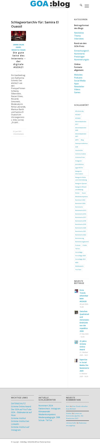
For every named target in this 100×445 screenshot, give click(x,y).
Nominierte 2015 (80, 210)
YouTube (78, 269)
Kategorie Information (79, 172)
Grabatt (68, 413)
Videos (77, 89)
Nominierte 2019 (80, 224)
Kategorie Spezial (81, 183)
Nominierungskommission (82, 242)
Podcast (77, 245)
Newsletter (79, 86)
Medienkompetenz (81, 196)
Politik (85, 245)
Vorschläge (78, 252)
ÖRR (58, 417)
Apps (76, 83)
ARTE (77, 140)
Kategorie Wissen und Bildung (80, 188)
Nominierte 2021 (80, 231)
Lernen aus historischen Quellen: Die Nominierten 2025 (74, 415)
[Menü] (85, 5)
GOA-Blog (23, 442)
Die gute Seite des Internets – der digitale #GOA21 (18, 59)
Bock (67, 406)
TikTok (77, 249)
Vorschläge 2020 (80, 256)
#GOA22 (78, 118)
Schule (42, 420)
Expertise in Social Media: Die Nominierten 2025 (85, 365)
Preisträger (79, 56)
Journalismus (79, 164)
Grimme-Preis (80, 157)
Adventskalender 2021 (80, 135)
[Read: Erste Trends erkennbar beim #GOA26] (76, 291)
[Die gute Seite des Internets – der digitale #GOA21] (18, 36)
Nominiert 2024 (80, 203)
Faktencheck (44, 408)
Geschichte (79, 150)
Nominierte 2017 (80, 217)
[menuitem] (79, 5)
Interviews (79, 38)
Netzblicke (79, 32)
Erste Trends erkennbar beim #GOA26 (84, 296)
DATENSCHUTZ (18, 403)
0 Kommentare (18, 134)
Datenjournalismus (81, 143)
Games (77, 92)
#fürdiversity (79, 111)
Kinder (77, 193)
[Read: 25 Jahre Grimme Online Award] (76, 342)
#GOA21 (78, 114)
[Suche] (79, 5)
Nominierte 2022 (80, 235)
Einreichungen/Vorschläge (86, 50)
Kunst (84, 193)
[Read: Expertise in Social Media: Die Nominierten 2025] (76, 360)
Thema (77, 35)
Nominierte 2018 (80, 221)
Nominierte (79, 53)
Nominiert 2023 (80, 200)
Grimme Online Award (21, 406)
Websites (78, 74)
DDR (76, 147)
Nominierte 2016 (80, 214)
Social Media (79, 80)
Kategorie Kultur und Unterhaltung (81, 178)
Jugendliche (79, 168)
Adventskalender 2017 (80, 123)
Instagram (78, 161)
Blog (82, 140)
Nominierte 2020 (80, 228)
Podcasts (78, 77)
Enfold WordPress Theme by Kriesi (39, 442)
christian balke (71, 423)
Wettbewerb (79, 266)
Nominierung (79, 238)
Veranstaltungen (18, 50)
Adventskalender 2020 (80, 129)
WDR (76, 262)
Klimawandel (44, 411)
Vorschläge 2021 (80, 259)
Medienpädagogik (47, 417)
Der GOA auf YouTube (21, 409)
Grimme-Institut (80, 154)
